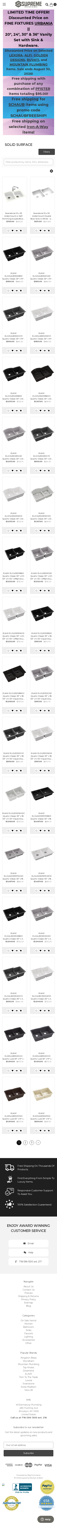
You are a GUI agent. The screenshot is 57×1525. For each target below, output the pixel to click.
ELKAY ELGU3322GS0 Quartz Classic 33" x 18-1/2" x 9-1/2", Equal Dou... (42, 696)
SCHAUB (17, 104)
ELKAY (28, 1374)
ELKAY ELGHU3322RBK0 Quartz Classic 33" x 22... (13, 396)
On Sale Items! (28, 1320)
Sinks (28, 1330)
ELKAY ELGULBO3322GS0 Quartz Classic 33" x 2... (41, 936)
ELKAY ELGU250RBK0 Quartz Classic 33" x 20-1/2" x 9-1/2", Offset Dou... (13, 576)
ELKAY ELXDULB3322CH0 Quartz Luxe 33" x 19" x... (41, 1056)
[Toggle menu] (4, 4)
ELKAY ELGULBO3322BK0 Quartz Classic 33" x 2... (13, 936)
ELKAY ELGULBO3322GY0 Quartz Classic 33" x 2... (13, 996)
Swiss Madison (28, 1386)
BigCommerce (34, 1475)
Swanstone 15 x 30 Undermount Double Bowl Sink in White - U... (42, 216)
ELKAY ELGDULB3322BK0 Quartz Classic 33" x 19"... (13, 276)
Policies (28, 1293)
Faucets (28, 1333)
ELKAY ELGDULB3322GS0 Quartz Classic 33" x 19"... (41, 276)
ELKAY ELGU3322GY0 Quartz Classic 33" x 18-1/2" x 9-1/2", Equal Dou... (14, 756)
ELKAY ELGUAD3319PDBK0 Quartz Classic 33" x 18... (42, 816)
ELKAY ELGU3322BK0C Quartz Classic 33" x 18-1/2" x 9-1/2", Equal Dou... (14, 696)
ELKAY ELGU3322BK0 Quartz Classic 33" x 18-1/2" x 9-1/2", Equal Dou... (42, 636)
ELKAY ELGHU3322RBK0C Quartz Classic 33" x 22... (41, 396)
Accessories (28, 1340)
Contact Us (29, 1289)
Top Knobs (28, 1367)
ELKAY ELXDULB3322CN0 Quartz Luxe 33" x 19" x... (13, 1116)
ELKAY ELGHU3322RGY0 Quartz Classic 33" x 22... (41, 456)
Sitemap (28, 1302)
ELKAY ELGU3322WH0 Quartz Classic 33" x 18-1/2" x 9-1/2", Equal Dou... (42, 756)
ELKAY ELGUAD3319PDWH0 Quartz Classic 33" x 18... (42, 876)
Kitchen (28, 1323)
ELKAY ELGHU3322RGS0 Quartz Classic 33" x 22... (13, 456)
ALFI (28, 55)
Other (28, 1343)
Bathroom (28, 1327)
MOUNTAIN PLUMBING (29, 64)
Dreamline (28, 1370)
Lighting (28, 1336)
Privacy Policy (28, 1299)
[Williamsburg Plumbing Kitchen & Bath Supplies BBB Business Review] (22, 1486)
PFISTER (42, 89)
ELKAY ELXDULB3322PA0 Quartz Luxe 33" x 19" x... (41, 1116)
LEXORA (16, 55)
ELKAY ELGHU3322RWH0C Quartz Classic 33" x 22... (41, 516)
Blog (28, 1306)
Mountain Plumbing (28, 1364)
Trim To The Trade (28, 1377)
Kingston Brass (28, 1357)
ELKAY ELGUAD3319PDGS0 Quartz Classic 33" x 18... (14, 876)
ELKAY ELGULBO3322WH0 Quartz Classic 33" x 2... (41, 996)
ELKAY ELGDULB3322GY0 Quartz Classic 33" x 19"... (13, 336)
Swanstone (29, 1383)
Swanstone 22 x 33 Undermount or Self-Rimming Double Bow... (13, 216)
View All (28, 1390)
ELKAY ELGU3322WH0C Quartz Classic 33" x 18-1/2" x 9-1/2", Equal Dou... (13, 816)
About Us (28, 1286)
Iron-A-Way (37, 126)
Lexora (28, 1380)
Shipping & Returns (28, 1296)
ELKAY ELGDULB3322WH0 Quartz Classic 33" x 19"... (41, 336)
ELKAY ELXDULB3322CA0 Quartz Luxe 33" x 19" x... (13, 1056)
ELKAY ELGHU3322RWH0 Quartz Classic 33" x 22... (13, 516)
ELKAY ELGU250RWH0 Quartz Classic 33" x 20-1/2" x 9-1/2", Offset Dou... (13, 636)
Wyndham (28, 1361)
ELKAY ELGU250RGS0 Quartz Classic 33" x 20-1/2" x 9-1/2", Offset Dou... (41, 576)
